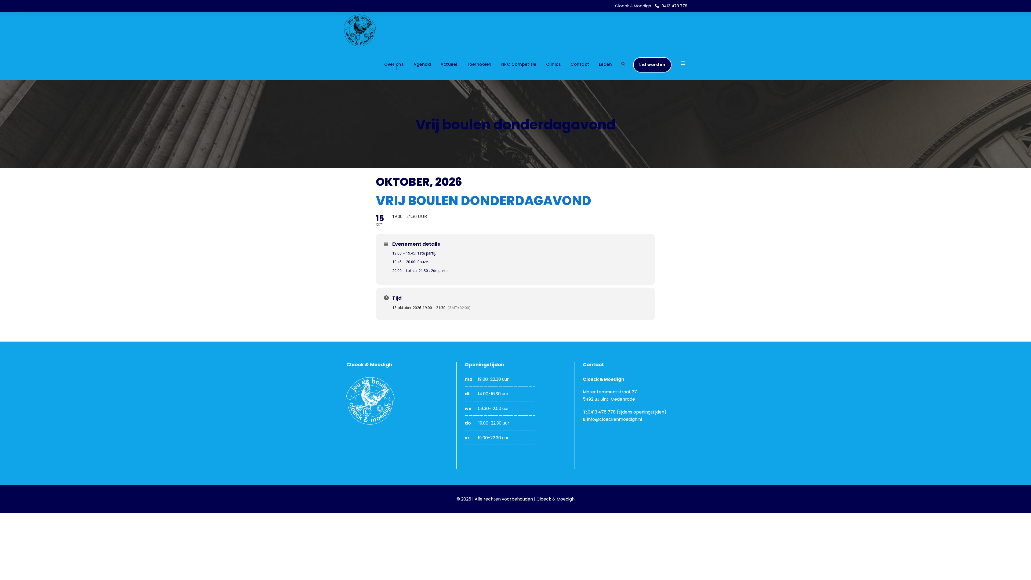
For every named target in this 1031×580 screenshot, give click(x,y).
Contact (580, 64)
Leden (605, 64)
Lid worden (652, 64)
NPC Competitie (518, 64)
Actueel (449, 64)
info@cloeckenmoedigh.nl (614, 419)
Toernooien (479, 64)
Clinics (553, 64)
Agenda (422, 64)
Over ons (394, 64)
